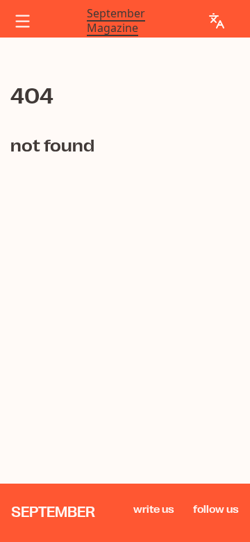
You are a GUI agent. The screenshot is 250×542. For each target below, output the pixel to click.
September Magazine (116, 20)
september (53, 512)
